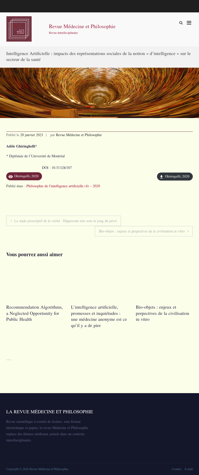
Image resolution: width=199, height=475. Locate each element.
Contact (176, 469)
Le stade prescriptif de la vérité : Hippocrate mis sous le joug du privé (65, 220)
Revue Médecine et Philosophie (82, 26)
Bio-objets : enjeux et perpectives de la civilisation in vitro (142, 231)
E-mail (189, 469)
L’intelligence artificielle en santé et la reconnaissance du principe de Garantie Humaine (84, 313)
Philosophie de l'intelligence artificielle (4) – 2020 (63, 185)
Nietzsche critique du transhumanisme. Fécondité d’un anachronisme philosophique (147, 316)
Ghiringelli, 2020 (177, 176)
